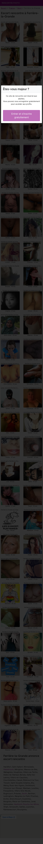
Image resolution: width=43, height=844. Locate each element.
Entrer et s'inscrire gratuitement (21, 115)
